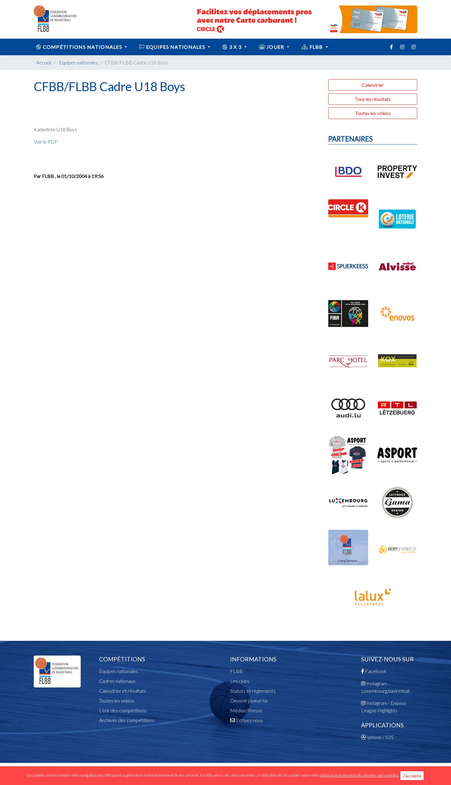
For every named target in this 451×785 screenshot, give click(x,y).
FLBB (316, 47)
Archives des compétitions (126, 720)
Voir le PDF (46, 141)
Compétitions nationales (82, 47)
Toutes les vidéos (373, 113)
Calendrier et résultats (122, 691)
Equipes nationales (78, 62)
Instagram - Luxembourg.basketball (385, 687)
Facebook (375, 671)
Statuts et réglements (253, 691)
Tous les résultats (373, 99)
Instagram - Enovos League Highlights (383, 706)
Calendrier (373, 85)
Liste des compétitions (123, 710)
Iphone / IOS (380, 737)
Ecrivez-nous (249, 720)
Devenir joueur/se (249, 700)
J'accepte (412, 775)
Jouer (275, 47)
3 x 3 (235, 47)
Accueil (43, 62)
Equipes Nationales (176, 47)
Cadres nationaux (117, 681)
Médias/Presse (246, 710)
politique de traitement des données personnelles (359, 775)
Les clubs (239, 681)
